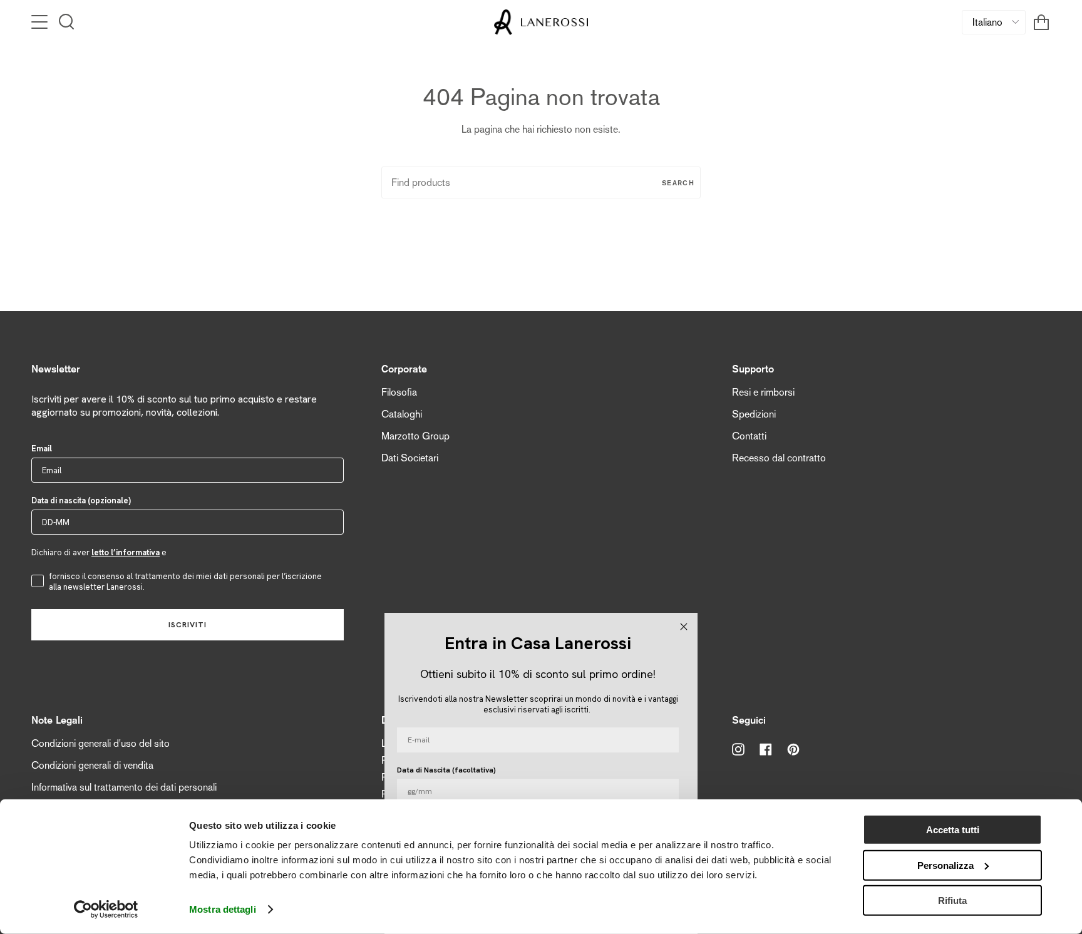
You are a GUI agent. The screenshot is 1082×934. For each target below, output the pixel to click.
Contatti (749, 436)
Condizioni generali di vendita (92, 765)
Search (678, 182)
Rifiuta (952, 900)
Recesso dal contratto (779, 458)
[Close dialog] (683, 626)
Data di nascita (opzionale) (81, 500)
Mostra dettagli (222, 909)
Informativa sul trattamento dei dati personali (124, 787)
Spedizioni (754, 414)
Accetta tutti (952, 829)
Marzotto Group (415, 436)
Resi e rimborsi (763, 392)
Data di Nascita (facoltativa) (446, 770)
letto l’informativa (125, 552)
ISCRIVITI (187, 625)
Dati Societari (409, 458)
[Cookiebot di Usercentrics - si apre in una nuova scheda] (106, 909)
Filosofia (399, 392)
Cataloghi (401, 414)
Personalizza (945, 865)
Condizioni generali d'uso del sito (100, 743)
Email (41, 448)
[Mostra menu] (40, 22)
